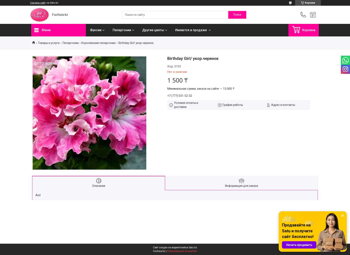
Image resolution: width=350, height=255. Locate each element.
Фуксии (95, 30)
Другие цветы (153, 30)
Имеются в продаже (191, 30)
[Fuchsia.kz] (39, 15)
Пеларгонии (122, 30)
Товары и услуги (49, 43)
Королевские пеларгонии (98, 43)
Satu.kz (193, 247)
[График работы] (313, 15)
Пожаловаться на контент (182, 251)
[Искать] (237, 15)
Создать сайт (38, 2)
